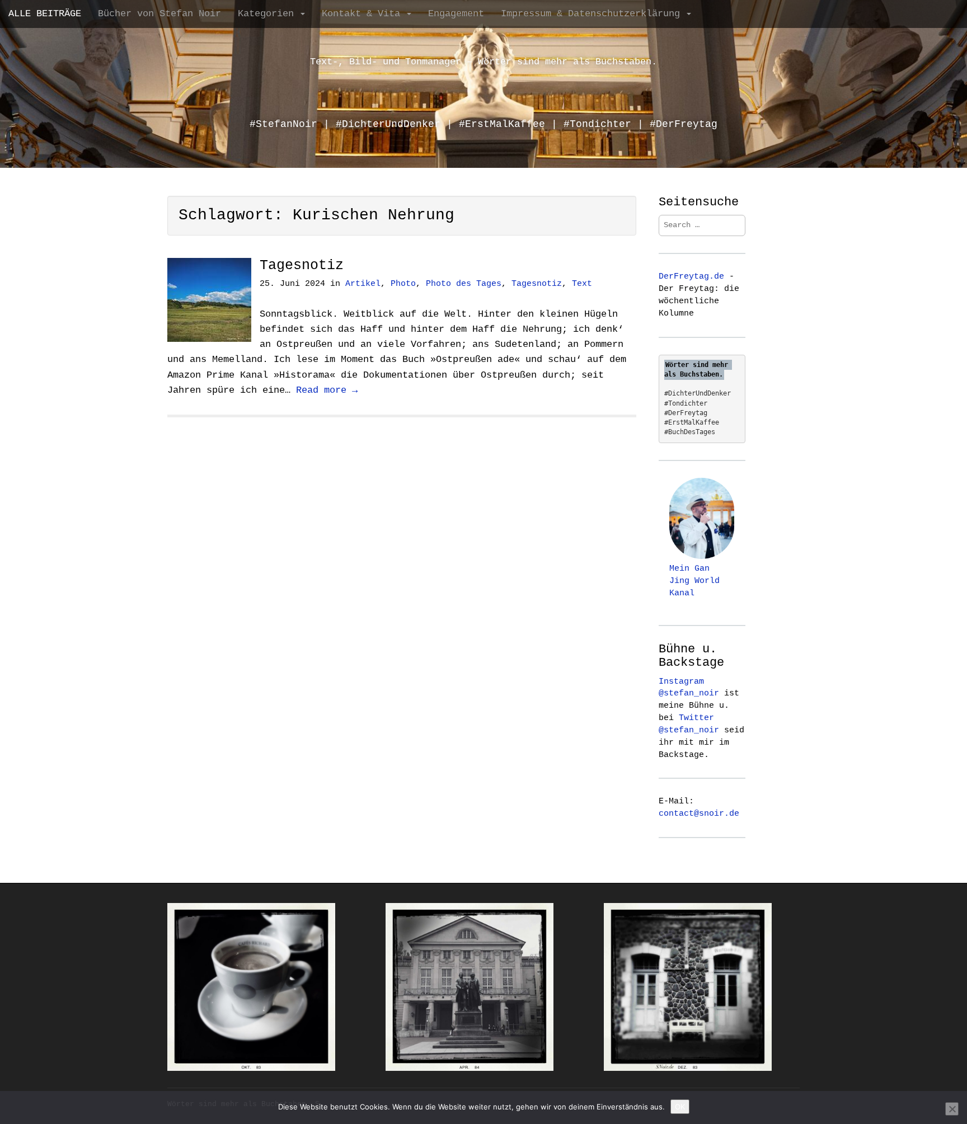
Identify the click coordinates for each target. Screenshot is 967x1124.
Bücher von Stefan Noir (159, 13)
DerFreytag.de (691, 276)
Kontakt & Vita (364, 13)
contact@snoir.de (699, 813)
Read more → (327, 390)
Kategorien (268, 13)
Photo (403, 284)
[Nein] (952, 1109)
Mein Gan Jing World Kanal (694, 580)
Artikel (363, 284)
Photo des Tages (463, 284)
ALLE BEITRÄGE (44, 13)
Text (582, 284)
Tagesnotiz (302, 265)
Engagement (456, 13)
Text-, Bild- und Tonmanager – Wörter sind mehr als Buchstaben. (483, 62)
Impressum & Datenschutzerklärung (593, 13)
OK (680, 1106)
